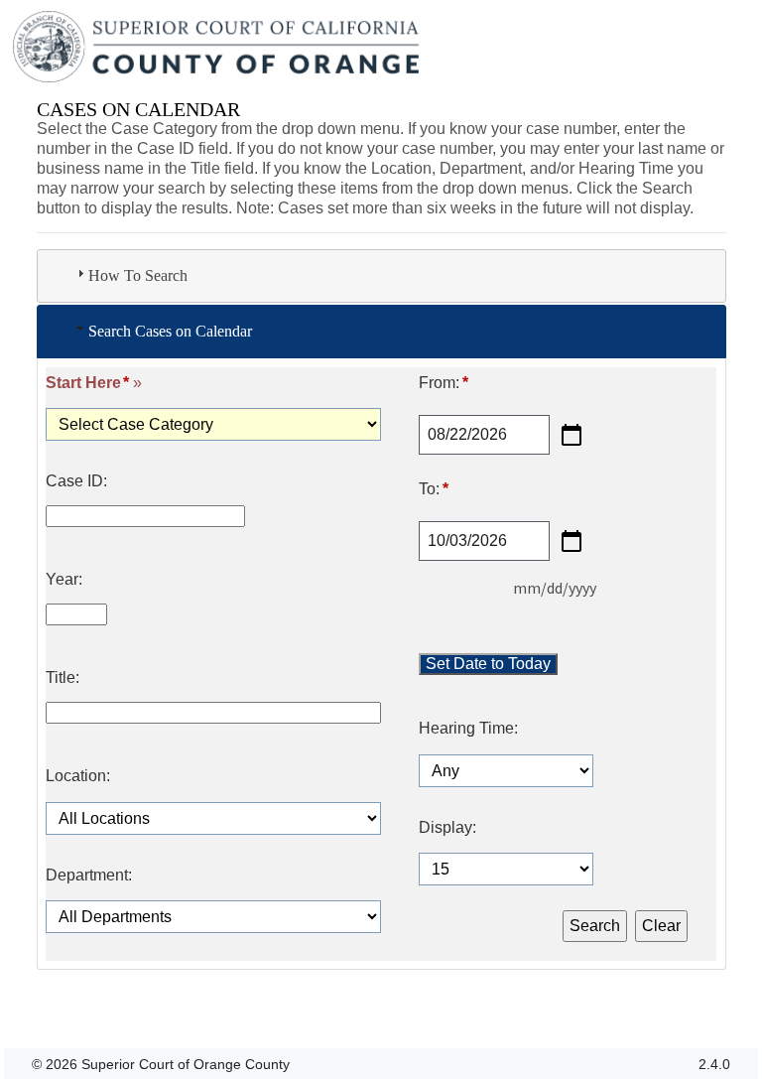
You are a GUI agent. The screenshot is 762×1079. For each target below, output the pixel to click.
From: (443, 383)
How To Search (138, 275)
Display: (447, 828)
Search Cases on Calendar (170, 331)
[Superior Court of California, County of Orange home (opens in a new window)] (218, 47)
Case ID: (76, 481)
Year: (64, 580)
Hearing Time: (468, 729)
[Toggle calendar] (571, 435)
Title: (62, 678)
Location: (78, 776)
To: (433, 489)
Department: (89, 875)
